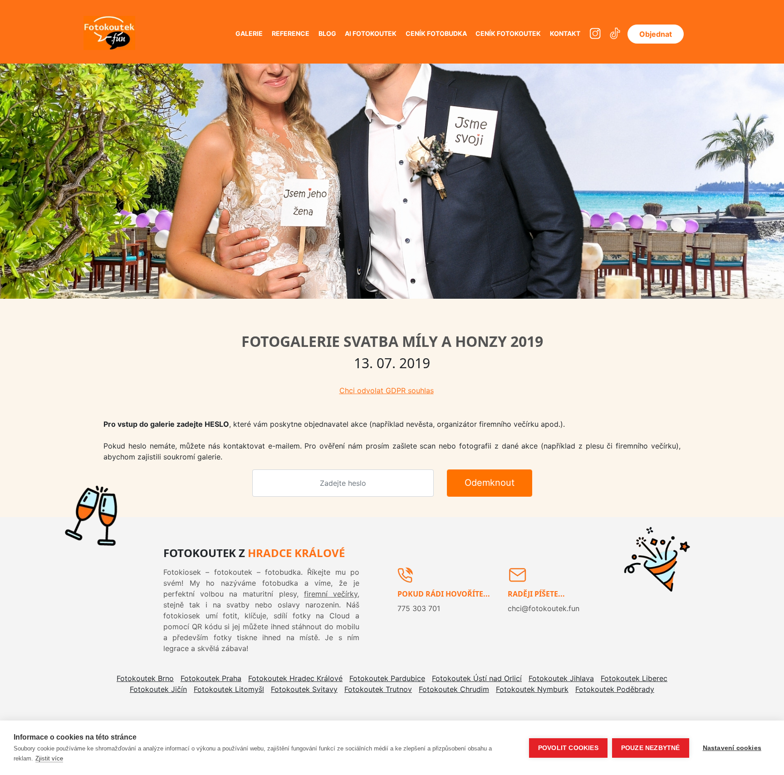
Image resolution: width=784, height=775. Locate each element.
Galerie (249, 33)
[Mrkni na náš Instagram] (595, 34)
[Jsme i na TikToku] (615, 34)
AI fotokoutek (371, 33)
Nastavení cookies (732, 748)
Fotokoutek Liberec (634, 678)
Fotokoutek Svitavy (304, 689)
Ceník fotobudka (436, 33)
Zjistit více (49, 758)
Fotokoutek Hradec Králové (295, 678)
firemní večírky (331, 593)
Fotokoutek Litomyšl (229, 689)
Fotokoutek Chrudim (454, 689)
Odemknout (489, 482)
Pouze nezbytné (650, 748)
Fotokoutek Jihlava (561, 678)
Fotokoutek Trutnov (378, 689)
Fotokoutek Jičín (158, 689)
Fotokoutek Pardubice (387, 678)
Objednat (655, 34)
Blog (327, 33)
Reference (290, 33)
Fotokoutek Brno (145, 678)
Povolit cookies (568, 748)
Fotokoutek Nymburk (532, 689)
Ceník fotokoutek (508, 33)
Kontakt (565, 33)
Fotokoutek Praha (211, 678)
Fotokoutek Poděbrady (614, 689)
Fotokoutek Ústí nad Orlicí (477, 678)
